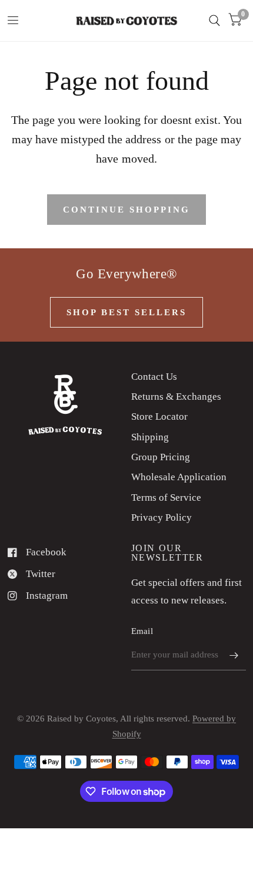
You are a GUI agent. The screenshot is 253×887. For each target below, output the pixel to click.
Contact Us (154, 376)
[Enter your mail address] (234, 655)
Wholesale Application (179, 477)
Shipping (150, 437)
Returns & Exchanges (176, 396)
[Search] (214, 20)
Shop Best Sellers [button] (126, 312)
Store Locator (159, 416)
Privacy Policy (161, 517)
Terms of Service (166, 497)
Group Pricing (160, 457)
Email (142, 631)
